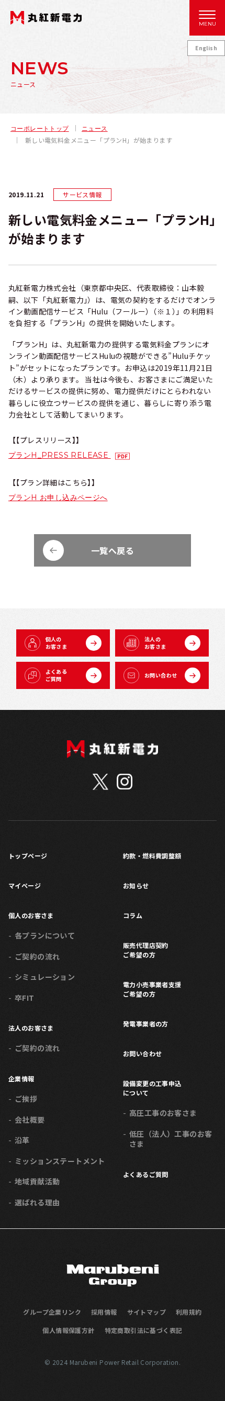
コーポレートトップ (39, 128)
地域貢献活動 (37, 1181)
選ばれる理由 (37, 1202)
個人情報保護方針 (68, 1330)
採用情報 (104, 1311)
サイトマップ (146, 1311)
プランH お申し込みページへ (58, 497)
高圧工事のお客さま (163, 1113)
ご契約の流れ (37, 956)
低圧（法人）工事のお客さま (170, 1138)
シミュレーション (45, 976)
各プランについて (45, 935)
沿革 (22, 1140)
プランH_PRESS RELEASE (59, 455)
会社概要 (30, 1119)
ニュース (95, 128)
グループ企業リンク (52, 1311)
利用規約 (189, 1311)
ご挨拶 (26, 1098)
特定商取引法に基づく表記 (144, 1330)
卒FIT (25, 997)
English (206, 48)
